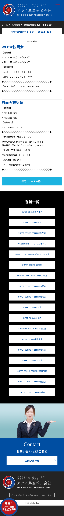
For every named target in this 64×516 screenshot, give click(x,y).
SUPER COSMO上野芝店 (32, 360)
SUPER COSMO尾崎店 (32, 307)
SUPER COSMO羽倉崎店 (32, 339)
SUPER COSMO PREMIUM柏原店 (32, 286)
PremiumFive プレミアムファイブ (32, 243)
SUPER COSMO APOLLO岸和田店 (32, 328)
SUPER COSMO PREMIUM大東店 (32, 296)
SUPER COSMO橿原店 (32, 222)
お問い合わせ (32, 460)
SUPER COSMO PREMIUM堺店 (32, 392)
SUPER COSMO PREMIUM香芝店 (32, 233)
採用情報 (16, 24)
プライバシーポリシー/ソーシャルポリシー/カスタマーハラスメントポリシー (32, 495)
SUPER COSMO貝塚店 (32, 318)
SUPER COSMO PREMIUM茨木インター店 (32, 254)
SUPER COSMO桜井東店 (32, 211)
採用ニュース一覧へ (32, 181)
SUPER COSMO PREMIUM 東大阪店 (32, 275)
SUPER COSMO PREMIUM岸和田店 (32, 371)
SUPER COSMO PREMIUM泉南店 (32, 349)
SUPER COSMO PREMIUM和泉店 (32, 381)
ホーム (5, 24)
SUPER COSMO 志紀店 (32, 264)
